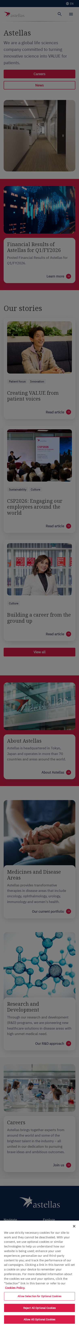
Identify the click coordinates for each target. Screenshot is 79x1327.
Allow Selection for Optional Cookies (39, 1296)
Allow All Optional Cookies (39, 1319)
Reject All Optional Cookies (39, 1308)
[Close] (74, 1226)
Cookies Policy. (15, 1288)
